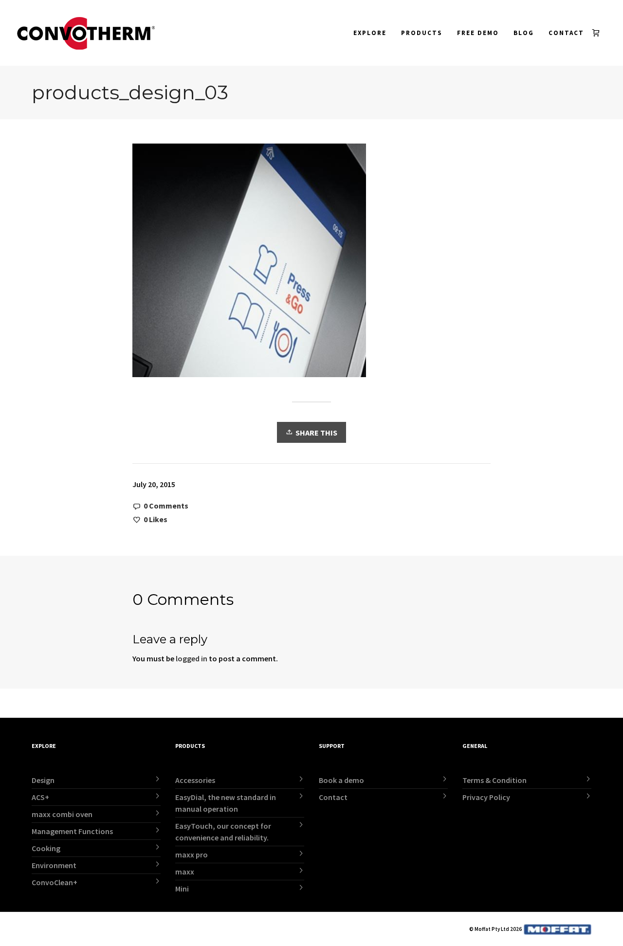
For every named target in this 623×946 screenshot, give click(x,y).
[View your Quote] (598, 33)
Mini (182, 888)
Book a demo (341, 780)
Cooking (46, 848)
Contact (333, 797)
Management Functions (72, 831)
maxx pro (191, 854)
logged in (191, 658)
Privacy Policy (486, 797)
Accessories (195, 780)
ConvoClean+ (54, 882)
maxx (184, 871)
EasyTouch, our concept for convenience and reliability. (223, 831)
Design (43, 780)
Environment (54, 865)
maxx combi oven (62, 814)
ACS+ (40, 797)
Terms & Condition (494, 780)
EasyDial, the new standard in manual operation (225, 803)
